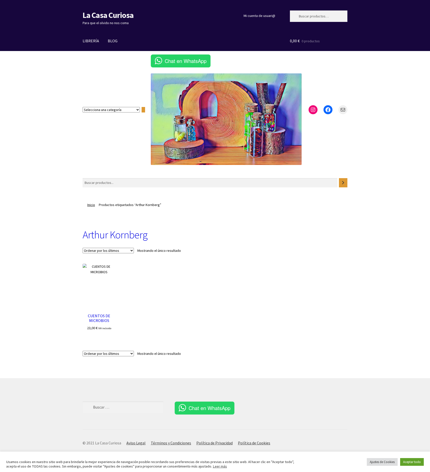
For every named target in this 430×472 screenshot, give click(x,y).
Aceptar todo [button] (412, 462)
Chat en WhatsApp (186, 60)
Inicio (91, 205)
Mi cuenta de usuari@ (259, 15)
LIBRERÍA (91, 40)
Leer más (220, 466)
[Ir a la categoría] (143, 110)
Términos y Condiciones (171, 442)
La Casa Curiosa (108, 15)
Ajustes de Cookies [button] (382, 462)
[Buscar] (343, 182)
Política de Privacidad (214, 442)
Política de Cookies (254, 442)
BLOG (112, 40)
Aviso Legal (136, 442)
